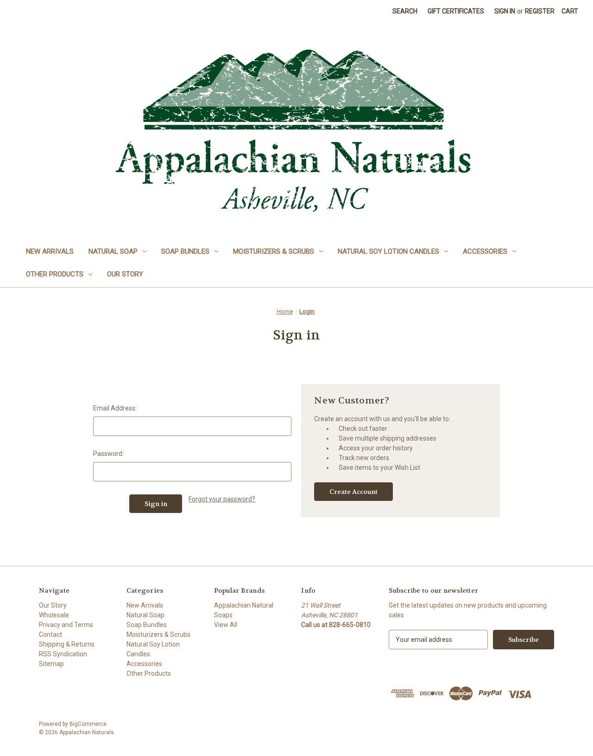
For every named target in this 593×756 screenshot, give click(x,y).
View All (225, 624)
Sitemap (51, 663)
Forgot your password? (222, 499)
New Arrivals (50, 251)
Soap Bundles (185, 251)
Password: (108, 453)
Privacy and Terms (66, 624)
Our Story (125, 274)
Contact (50, 634)
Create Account (353, 491)
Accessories (485, 251)
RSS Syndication (63, 654)
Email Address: (115, 408)
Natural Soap (113, 251)
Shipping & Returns (67, 644)
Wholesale (54, 615)
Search (404, 11)
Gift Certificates (456, 11)
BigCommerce (88, 724)
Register (540, 11)
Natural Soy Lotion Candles (388, 251)
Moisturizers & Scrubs (273, 251)
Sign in (504, 11)
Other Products (54, 274)
